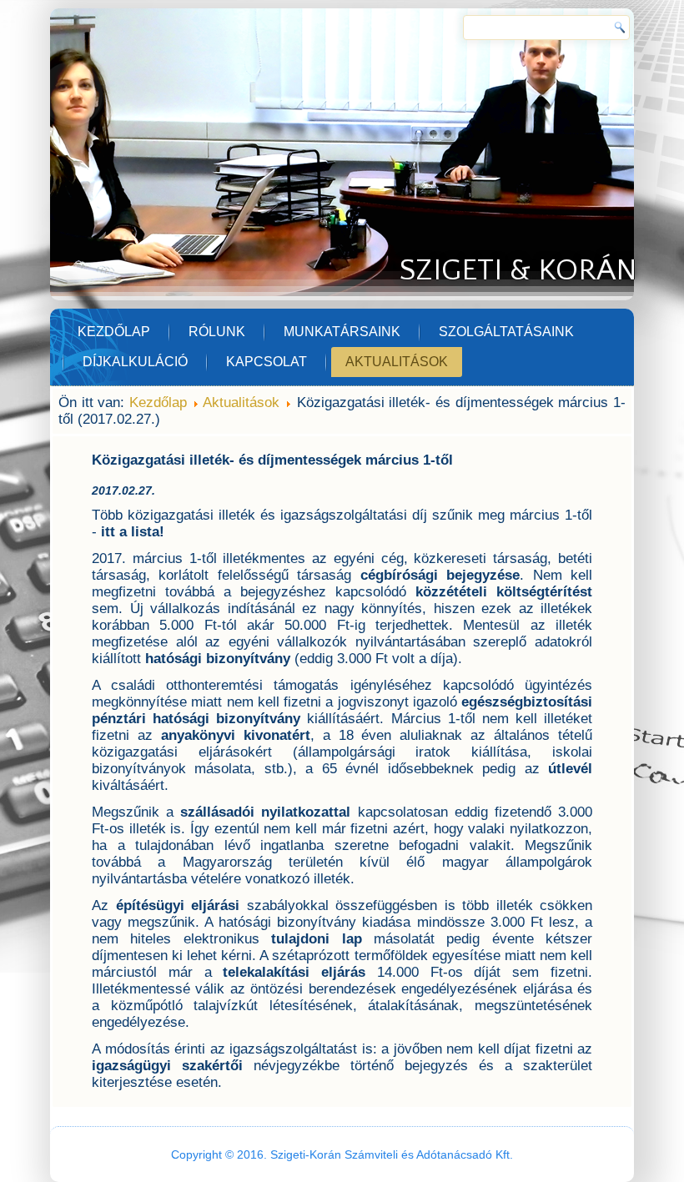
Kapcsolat (266, 362)
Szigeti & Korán (518, 270)
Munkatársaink (342, 331)
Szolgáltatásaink (506, 331)
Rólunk (217, 331)
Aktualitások (396, 362)
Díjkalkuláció (135, 362)
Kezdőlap (114, 331)
